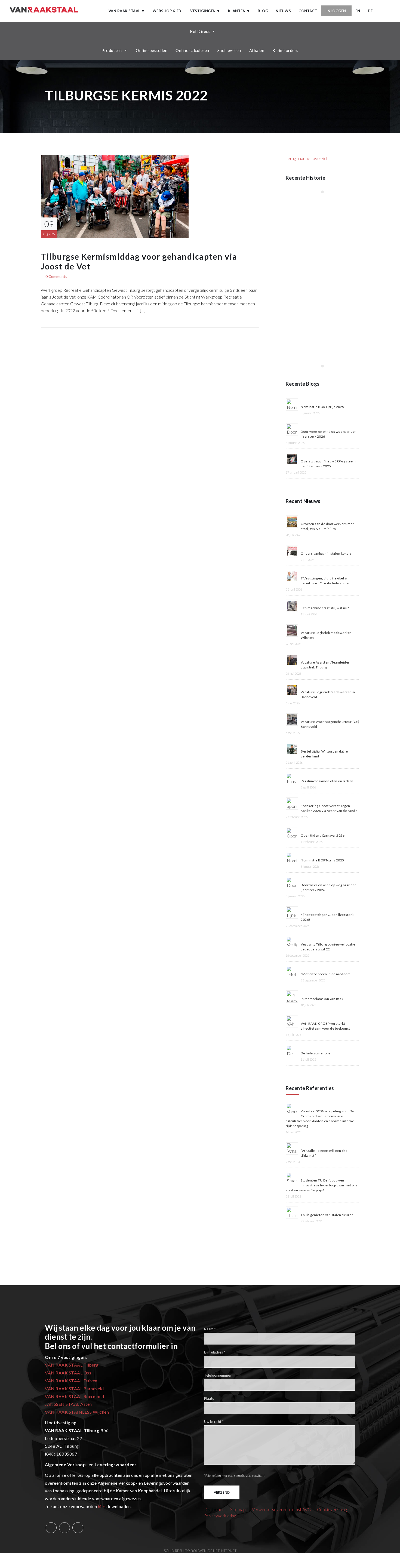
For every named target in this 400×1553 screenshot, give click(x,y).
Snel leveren (229, 50)
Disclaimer (214, 1509)
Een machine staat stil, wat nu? (325, 608)
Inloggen (336, 11)
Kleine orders (285, 50)
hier (102, 1506)
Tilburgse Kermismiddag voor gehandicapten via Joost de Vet (139, 261)
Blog (263, 11)
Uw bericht (213, 1422)
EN (357, 11)
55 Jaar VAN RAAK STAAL (309, 214)
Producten (111, 50)
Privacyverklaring (220, 1515)
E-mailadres (214, 1352)
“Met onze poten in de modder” (325, 974)
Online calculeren (192, 50)
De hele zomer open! (317, 1053)
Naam (210, 1329)
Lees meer (302, 227)
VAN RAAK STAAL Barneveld (74, 1388)
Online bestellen (151, 50)
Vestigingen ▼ (205, 11)
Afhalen (256, 50)
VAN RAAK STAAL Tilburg (72, 1364)
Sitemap (238, 1509)
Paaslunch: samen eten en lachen (327, 781)
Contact (308, 11)
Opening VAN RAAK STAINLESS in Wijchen (314, 327)
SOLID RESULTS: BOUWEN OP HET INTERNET (200, 1551)
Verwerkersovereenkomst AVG (281, 1509)
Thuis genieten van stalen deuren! (328, 1215)
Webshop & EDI (168, 11)
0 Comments (56, 276)
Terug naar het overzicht (308, 158)
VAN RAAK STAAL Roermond (74, 1396)
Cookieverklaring (332, 1509)
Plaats (209, 1399)
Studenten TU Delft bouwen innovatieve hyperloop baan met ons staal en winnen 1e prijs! (322, 1185)
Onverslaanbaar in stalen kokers (326, 553)
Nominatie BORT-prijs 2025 (322, 407)
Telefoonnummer (217, 1375)
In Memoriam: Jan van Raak (322, 999)
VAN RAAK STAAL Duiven (71, 1380)
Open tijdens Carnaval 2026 (322, 835)
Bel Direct (200, 31)
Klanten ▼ (239, 11)
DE (370, 11)
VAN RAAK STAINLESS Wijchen (77, 1411)
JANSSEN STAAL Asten (68, 1404)
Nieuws (283, 11)
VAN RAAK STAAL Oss (68, 1372)
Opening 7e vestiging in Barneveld (322, 269)
